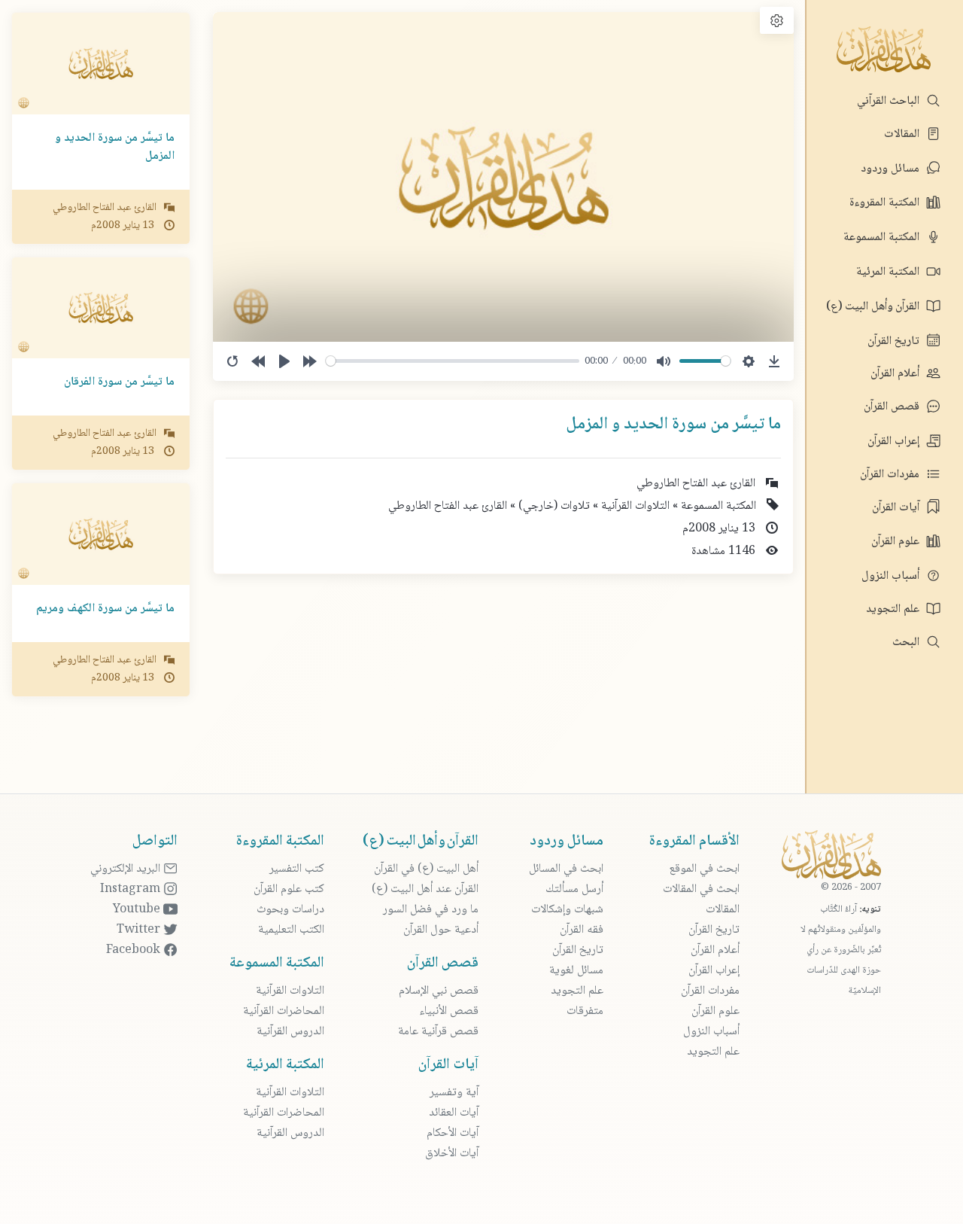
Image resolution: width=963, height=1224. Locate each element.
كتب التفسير (296, 869)
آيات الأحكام (452, 1133)
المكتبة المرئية (889, 272)
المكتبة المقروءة (885, 203)
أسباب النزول (891, 576)
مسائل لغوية (576, 971)
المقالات (903, 134)
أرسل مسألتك (574, 889)
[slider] (452, 361)
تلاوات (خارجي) (552, 506)
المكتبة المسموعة (882, 237)
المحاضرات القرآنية (283, 1011)
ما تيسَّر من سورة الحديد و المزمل (115, 147)
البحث (907, 642)
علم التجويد (894, 609)
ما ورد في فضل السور (430, 910)
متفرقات (585, 1011)
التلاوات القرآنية (634, 506)
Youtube (138, 910)
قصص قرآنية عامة (438, 1032)
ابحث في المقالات (701, 889)
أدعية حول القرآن (440, 930)
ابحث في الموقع (704, 869)
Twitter (140, 930)
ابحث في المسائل (566, 869)
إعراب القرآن (894, 441)
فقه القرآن (581, 930)
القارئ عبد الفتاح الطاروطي (447, 506)
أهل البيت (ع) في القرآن (426, 869)
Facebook (134, 950)
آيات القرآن (897, 508)
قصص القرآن (893, 407)
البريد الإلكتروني (126, 869)
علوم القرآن (896, 541)
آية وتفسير (454, 1092)
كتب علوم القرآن (289, 889)
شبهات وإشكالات (567, 910)
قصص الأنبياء (448, 1011)
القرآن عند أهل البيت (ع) (425, 889)
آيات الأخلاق (451, 1153)
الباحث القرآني (889, 101)
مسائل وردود (891, 169)
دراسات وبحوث (290, 910)
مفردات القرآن (891, 474)
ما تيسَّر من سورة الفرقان (119, 382)
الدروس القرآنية (290, 1032)
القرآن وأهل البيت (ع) (874, 307)
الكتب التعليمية (291, 930)
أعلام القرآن (896, 374)
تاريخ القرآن (894, 341)
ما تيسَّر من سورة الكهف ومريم (105, 608)
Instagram (131, 889)
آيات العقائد (453, 1113)
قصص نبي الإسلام (438, 991)
